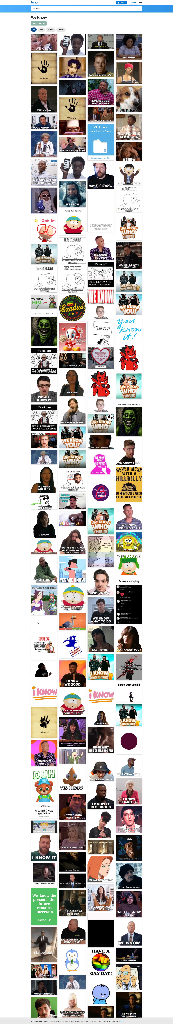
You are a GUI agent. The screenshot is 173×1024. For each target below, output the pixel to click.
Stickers (50, 29)
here (121, 1021)
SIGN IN (133, 2)
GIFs (41, 29)
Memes (61, 29)
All (34, 29)
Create (122, 2)
